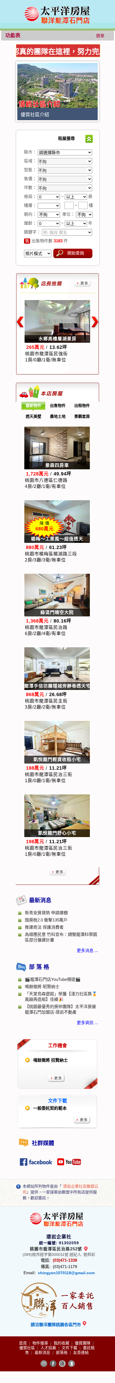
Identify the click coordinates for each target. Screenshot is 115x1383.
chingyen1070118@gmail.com (66, 1273)
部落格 (62, 1352)
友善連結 (81, 1352)
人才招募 (48, 1348)
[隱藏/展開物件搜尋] (89, 139)
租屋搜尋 (66, 138)
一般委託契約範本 (50, 1108)
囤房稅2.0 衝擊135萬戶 (46, 920)
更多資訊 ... (87, 1022)
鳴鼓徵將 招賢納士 (50, 1060)
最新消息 (43, 1352)
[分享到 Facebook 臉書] (53, 1363)
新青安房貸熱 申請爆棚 (46, 912)
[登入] (71, 1363)
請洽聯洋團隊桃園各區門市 (56, 1324)
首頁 (23, 1343)
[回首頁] (58, 6)
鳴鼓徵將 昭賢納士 (42, 986)
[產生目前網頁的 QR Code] (43, 1363)
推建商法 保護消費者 (44, 927)
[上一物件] (19, 322)
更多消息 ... (87, 950)
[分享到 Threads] (62, 1363)
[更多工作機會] (56, 1078)
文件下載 (70, 1348)
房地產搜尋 (35, 138)
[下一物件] (95, 322)
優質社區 (27, 1348)
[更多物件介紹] (82, 283)
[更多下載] (81, 1120)
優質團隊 (83, 1343)
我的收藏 (62, 1343)
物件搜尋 (40, 1343)
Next (91, 91)
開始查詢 (75, 253)
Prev (23, 91)
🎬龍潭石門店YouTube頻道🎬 (53, 979)
